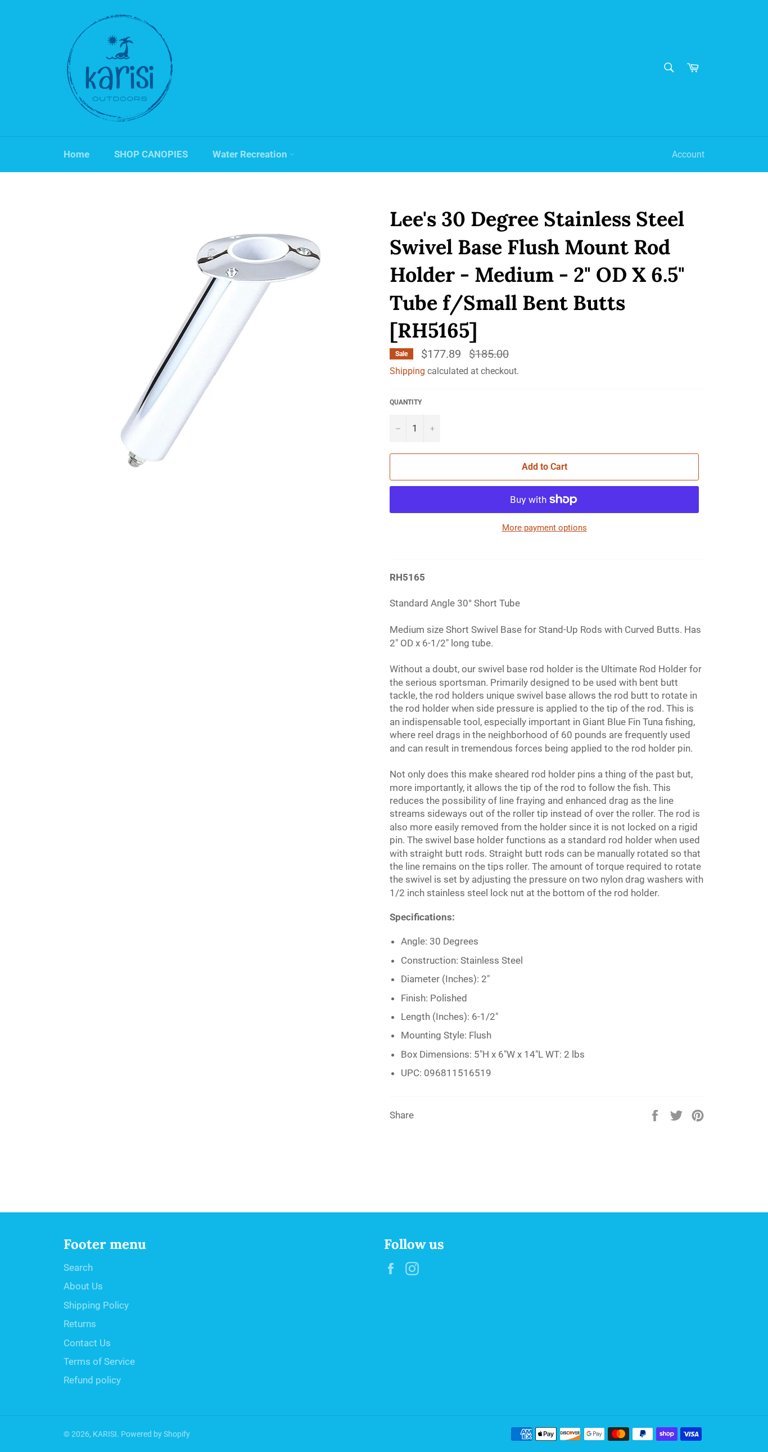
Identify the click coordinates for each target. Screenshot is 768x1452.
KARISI (105, 1433)
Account (688, 154)
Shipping (407, 371)
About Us (83, 1286)
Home (76, 154)
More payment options (544, 528)
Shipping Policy (96, 1305)
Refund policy (92, 1380)
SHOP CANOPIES (151, 154)
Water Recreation (251, 154)
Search (78, 1267)
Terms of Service (99, 1361)
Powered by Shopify (155, 1433)
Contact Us (87, 1342)
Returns (80, 1323)
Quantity (406, 402)
